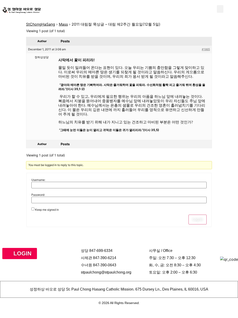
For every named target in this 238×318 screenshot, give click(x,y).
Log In (197, 219)
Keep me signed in (47, 209)
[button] (220, 9)
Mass (63, 24)
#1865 (206, 49)
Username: (38, 180)
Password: (38, 194)
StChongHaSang (40, 24)
